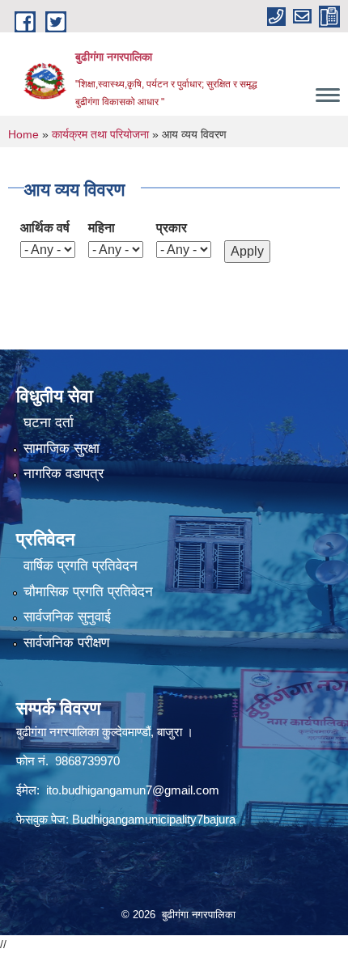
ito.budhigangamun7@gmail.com (132, 790)
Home (23, 134)
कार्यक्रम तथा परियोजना (100, 134)
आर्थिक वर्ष (45, 228)
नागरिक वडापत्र (63, 473)
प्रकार (171, 228)
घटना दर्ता (48, 422)
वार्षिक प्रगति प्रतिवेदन (80, 566)
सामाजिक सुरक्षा (61, 448)
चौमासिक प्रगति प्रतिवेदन (88, 591)
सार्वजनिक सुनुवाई (67, 617)
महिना (101, 228)
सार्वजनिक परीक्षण (66, 642)
